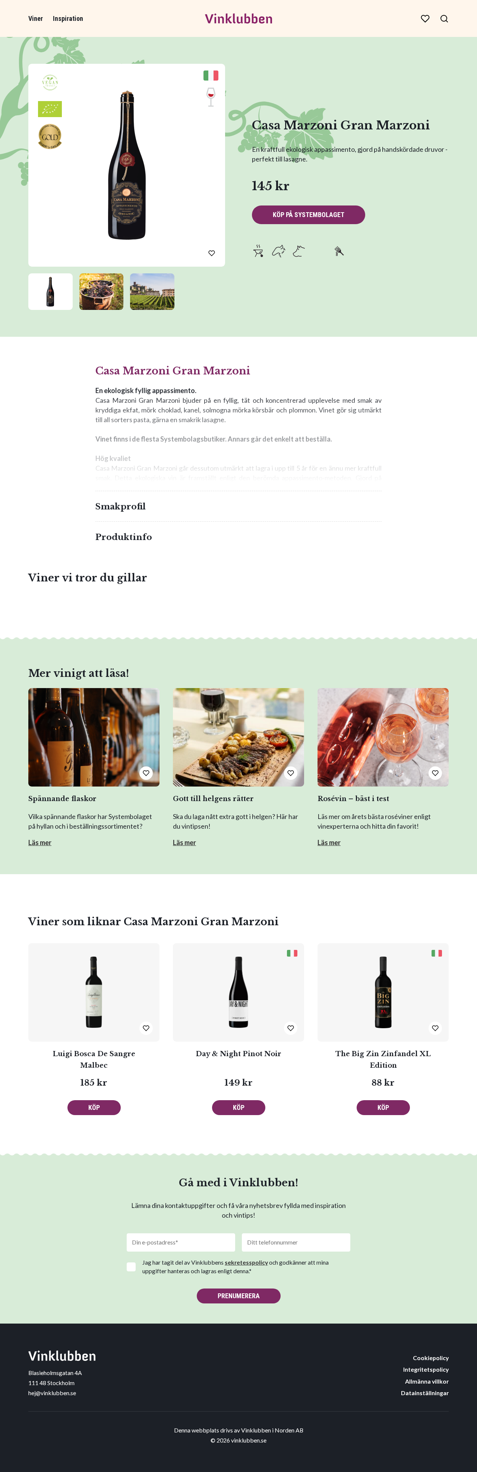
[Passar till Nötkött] (299, 251)
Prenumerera (239, 1296)
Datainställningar (425, 1392)
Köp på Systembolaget (308, 215)
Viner (35, 18)
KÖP (94, 1107)
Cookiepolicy (431, 1357)
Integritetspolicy (426, 1369)
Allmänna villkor (427, 1381)
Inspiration (68, 18)
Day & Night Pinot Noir (238, 1054)
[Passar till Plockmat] (359, 251)
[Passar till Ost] (319, 251)
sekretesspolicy (246, 1262)
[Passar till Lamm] (278, 251)
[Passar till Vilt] (379, 251)
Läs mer (39, 842)
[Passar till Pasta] (339, 251)
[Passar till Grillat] (258, 251)
